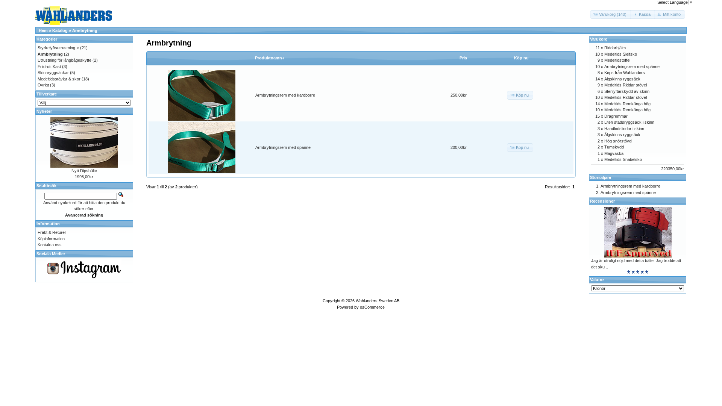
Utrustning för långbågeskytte (64, 60)
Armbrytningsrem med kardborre (285, 95)
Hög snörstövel (618, 141)
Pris (463, 58)
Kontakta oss (50, 244)
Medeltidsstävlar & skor (59, 79)
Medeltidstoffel (617, 60)
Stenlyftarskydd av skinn (626, 91)
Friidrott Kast (49, 66)
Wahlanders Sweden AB (377, 300)
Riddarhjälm (615, 47)
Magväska (613, 153)
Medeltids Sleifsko (620, 54)
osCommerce (372, 307)
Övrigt (43, 85)
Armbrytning (84, 30)
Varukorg (599, 39)
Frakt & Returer (52, 232)
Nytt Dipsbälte (84, 170)
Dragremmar (616, 116)
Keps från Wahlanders (624, 72)
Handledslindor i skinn (624, 128)
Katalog (60, 30)
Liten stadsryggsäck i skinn (629, 122)
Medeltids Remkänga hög (627, 104)
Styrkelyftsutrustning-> (58, 47)
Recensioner (602, 201)
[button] (610, 14)
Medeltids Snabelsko (623, 159)
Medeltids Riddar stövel (625, 85)
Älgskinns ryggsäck (622, 79)
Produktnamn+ (269, 58)
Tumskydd (614, 147)
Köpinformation (51, 238)
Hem (43, 30)
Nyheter (44, 111)
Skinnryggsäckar (53, 72)
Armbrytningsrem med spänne (283, 147)
